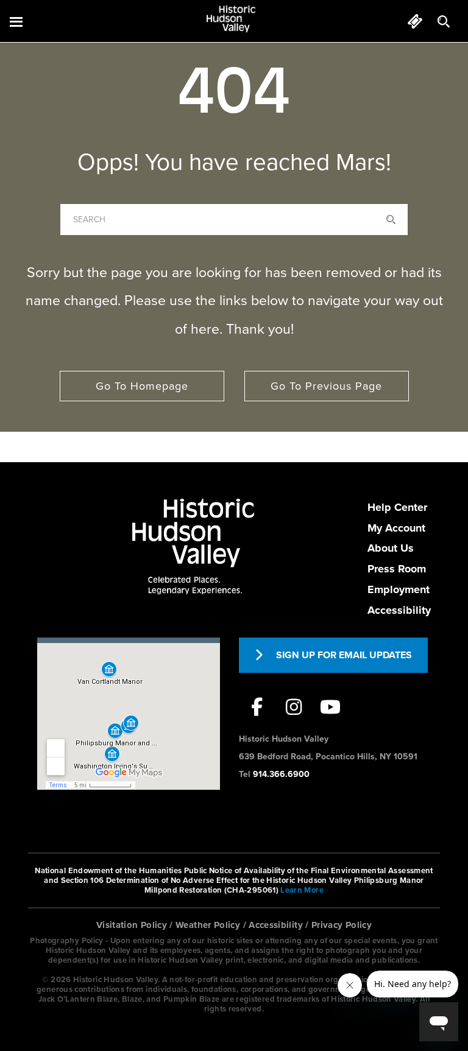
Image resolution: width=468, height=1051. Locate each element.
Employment (398, 589)
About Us (390, 548)
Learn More (302, 890)
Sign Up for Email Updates (344, 655)
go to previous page (326, 386)
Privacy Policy (341, 924)
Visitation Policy (131, 924)
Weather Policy (208, 924)
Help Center (397, 507)
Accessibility (399, 610)
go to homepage (142, 386)
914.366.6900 (281, 774)
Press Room (396, 568)
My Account (396, 528)
